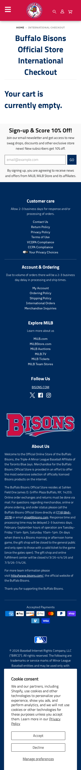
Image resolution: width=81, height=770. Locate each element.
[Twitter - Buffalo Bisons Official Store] (32, 395)
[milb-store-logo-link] (40, 644)
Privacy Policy (40, 232)
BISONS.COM (40, 387)
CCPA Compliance (40, 247)
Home (20, 27)
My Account (40, 288)
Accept (38, 735)
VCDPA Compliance (40, 242)
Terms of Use (40, 237)
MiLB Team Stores (40, 364)
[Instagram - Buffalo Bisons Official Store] (48, 395)
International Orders (40, 303)
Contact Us (40, 222)
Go (72, 159)
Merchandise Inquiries (40, 308)
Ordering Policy (40, 293)
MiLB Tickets (41, 359)
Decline (38, 747)
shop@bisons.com (36, 517)
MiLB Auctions (40, 349)
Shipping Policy (40, 298)
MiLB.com (40, 339)
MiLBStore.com (40, 344)
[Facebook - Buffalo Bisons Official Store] (40, 395)
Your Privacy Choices (43, 252)
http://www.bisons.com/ (27, 575)
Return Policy (40, 227)
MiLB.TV (40, 354)
